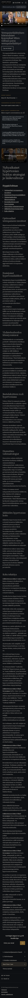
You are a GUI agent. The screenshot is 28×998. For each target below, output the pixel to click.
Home (2, 29)
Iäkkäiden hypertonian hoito (13, 209)
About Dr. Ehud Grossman (9, 98)
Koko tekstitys (9, 211)
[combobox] (14, 7)
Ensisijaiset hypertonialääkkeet (14, 195)
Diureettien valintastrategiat (14, 206)
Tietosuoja (4, 989)
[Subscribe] (22, 943)
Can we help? (7, 48)
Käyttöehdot (4, 992)
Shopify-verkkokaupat (7, 994)
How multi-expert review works (10, 105)
